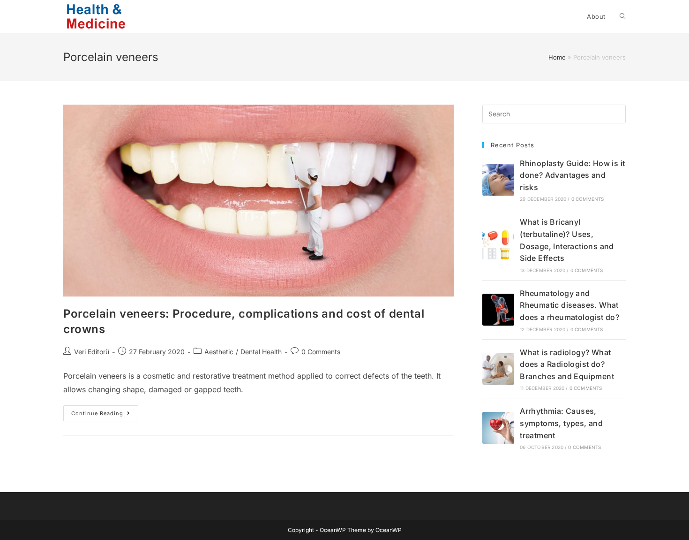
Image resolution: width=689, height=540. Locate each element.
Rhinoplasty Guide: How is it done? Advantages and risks (572, 175)
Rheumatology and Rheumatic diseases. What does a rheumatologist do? (569, 305)
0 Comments (320, 352)
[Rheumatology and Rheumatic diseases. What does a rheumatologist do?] (498, 310)
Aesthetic (218, 352)
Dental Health (261, 352)
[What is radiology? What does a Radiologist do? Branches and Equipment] (498, 369)
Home (557, 57)
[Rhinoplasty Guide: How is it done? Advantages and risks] (498, 180)
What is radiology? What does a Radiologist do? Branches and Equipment (567, 364)
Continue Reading (104, 415)
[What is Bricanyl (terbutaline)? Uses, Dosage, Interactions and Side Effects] (498, 245)
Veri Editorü (91, 352)
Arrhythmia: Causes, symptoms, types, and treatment (561, 423)
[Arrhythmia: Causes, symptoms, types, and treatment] (498, 428)
